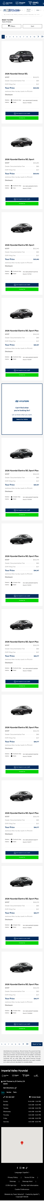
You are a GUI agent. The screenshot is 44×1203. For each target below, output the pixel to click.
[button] (22, 1143)
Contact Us (22, 118)
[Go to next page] (38, 37)
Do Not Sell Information (29, 1185)
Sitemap (13, 1181)
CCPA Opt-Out (11, 1185)
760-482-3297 (10, 1097)
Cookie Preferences (22, 1189)
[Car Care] (5, 1075)
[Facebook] (17, 1168)
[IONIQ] (26, 1075)
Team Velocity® (18, 1194)
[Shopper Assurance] (15, 1075)
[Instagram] (20, 1168)
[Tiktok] (26, 1168)
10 (34, 37)
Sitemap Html (27, 1181)
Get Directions (8, 1088)
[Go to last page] (27, 1044)
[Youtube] (23, 1168)
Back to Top (37, 1044)
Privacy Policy (13, 1177)
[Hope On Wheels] (36, 1075)
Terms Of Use (29, 1177)
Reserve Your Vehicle (22, 419)
